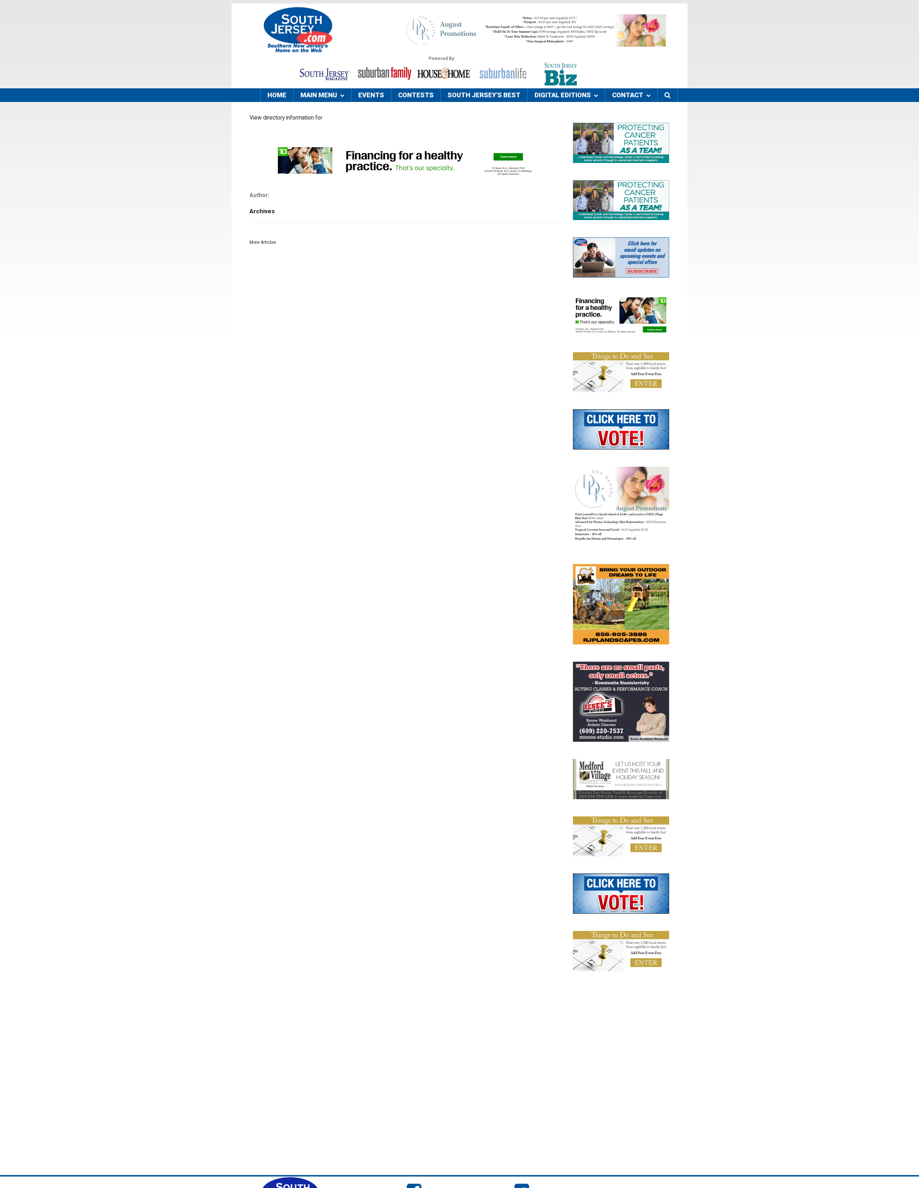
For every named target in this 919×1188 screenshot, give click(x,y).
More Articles (262, 242)
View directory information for (285, 118)
